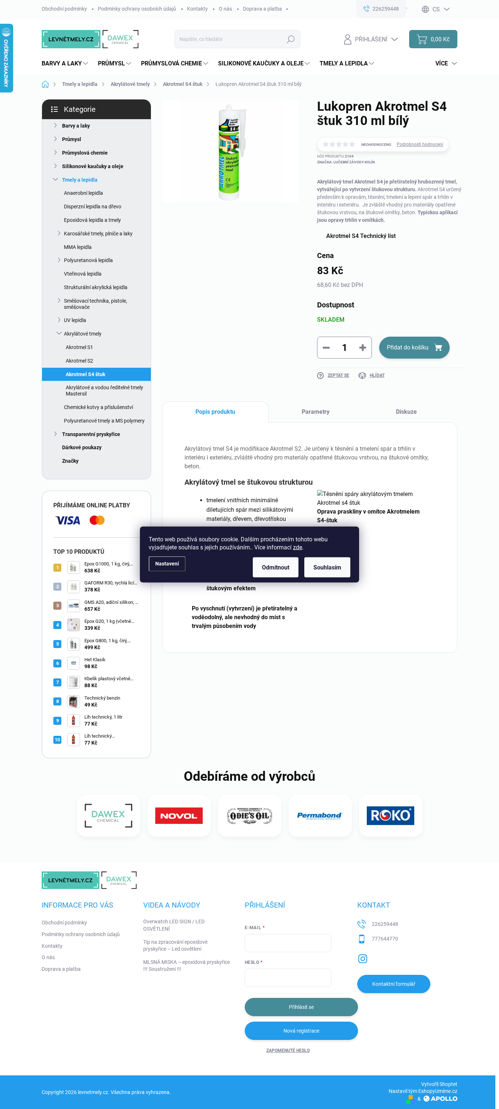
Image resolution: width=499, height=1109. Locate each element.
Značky (70, 461)
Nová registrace (301, 1031)
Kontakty (197, 9)
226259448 (385, 924)
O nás (225, 9)
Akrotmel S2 (79, 361)
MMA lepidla (78, 247)
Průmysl (71, 139)
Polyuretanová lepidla (88, 260)
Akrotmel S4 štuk (85, 374)
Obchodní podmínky (64, 9)
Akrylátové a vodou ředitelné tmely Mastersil (104, 391)
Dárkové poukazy (82, 447)
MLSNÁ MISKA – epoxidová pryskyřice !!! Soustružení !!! (186, 965)
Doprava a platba (262, 9)
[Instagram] (362, 957)
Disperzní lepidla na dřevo (92, 206)
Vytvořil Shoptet (439, 1084)
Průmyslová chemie (85, 153)
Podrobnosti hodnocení (420, 144)
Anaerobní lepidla (83, 193)
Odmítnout (275, 567)
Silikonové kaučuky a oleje (92, 166)
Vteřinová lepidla (83, 274)
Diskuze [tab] (406, 411)
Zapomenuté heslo (288, 1050)
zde (297, 547)
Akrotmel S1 (79, 347)
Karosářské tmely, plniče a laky (98, 233)
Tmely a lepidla (80, 180)
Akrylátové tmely (83, 334)
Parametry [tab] (316, 411)
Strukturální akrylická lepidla (95, 287)
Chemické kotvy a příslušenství (98, 407)
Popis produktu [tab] (215, 411)
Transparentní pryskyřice (91, 434)
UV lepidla (75, 320)
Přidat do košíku (407, 347)
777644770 (385, 939)
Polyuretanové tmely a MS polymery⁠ (104, 421)
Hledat (290, 39)
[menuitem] (66, 64)
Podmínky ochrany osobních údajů (137, 9)
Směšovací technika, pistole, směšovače (95, 304)
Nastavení (167, 563)
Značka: (346, 162)
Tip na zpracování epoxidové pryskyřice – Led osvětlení (175, 945)
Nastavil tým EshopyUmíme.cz (423, 1091)
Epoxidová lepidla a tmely (92, 220)
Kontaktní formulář (393, 984)
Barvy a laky (76, 126)
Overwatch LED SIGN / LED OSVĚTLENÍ (174, 925)
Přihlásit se (301, 1007)
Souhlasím (327, 567)
